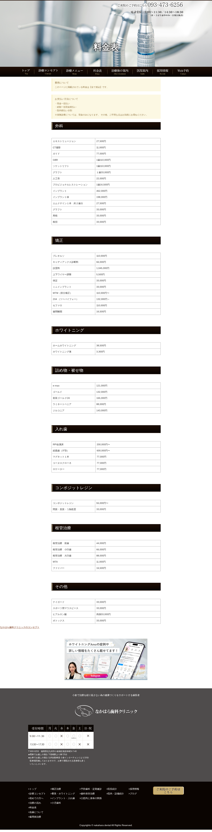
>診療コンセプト (37, 793)
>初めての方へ (35, 798)
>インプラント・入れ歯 (62, 798)
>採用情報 (134, 789)
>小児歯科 (55, 803)
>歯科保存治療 (87, 793)
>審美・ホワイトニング (62, 793)
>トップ (32, 789)
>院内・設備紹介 (115, 793)
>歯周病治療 (34, 816)
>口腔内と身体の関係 (91, 798)
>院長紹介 (111, 789)
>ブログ (133, 793)
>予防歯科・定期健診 (91, 789)
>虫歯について (35, 812)
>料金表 (32, 807)
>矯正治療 (55, 789)
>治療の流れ (34, 803)
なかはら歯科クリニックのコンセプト (19, 627)
